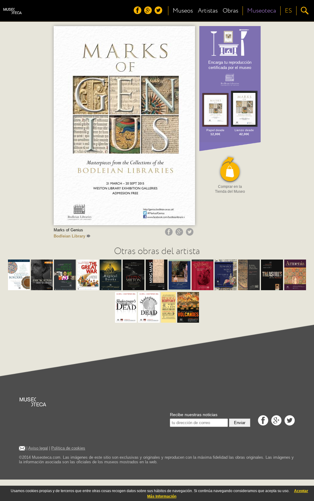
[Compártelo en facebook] (169, 234)
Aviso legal (38, 448)
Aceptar (301, 491)
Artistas (208, 10)
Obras (230, 10)
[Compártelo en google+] (180, 234)
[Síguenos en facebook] (138, 12)
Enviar (239, 422)
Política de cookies (68, 448)
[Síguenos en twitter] (159, 12)
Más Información (161, 496)
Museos (183, 10)
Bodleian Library (69, 236)
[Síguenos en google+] (148, 12)
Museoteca (261, 10)
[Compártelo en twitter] (190, 234)
